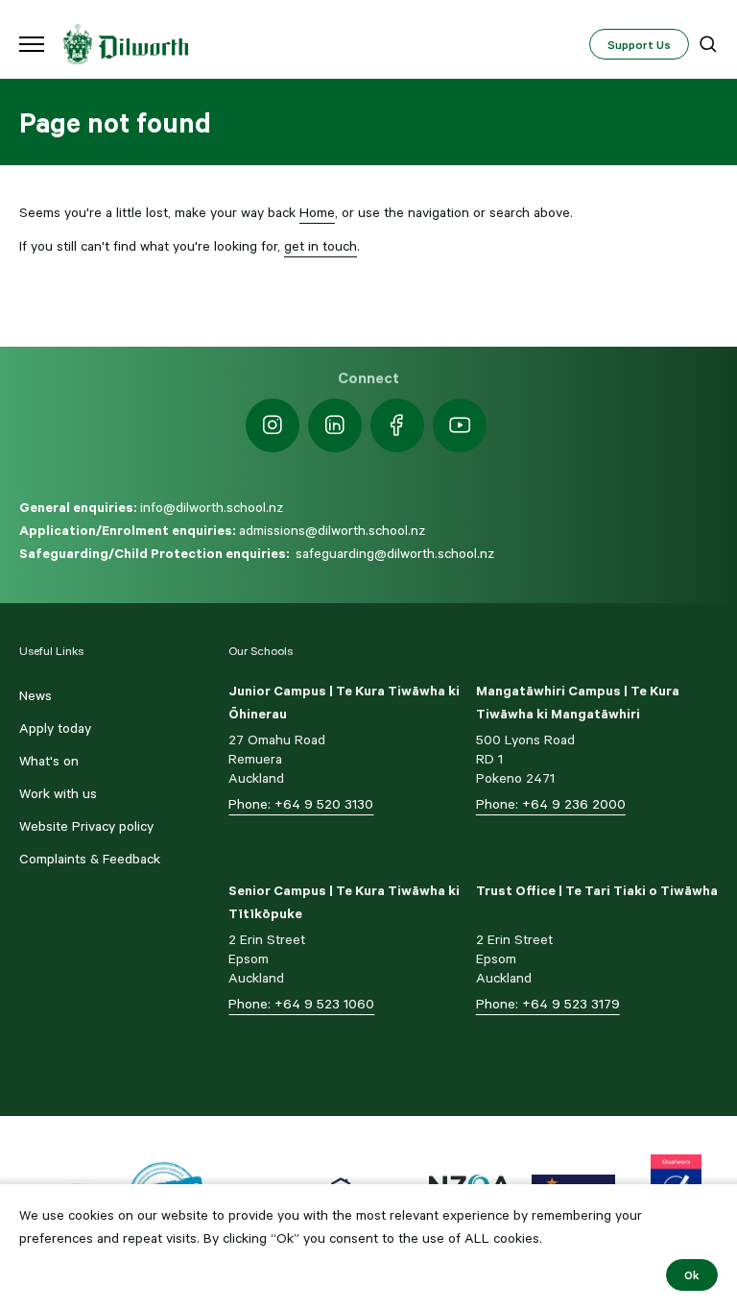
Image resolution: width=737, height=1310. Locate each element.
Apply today (55, 728)
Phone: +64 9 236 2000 (551, 804)
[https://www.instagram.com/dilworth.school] (272, 425)
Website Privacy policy (86, 826)
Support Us (639, 44)
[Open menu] (32, 44)
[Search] (708, 44)
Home (317, 212)
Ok (692, 1274)
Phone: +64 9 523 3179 (548, 1003)
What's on (49, 760)
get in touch (320, 246)
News (35, 695)
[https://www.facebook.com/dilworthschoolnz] (397, 425)
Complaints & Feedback (89, 858)
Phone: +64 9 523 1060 (301, 1003)
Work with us (58, 793)
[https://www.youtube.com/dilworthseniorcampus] (460, 425)
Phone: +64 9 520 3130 (300, 804)
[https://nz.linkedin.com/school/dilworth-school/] (335, 425)
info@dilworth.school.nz (211, 507)
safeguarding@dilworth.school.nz (395, 553)
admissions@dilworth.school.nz (332, 530)
